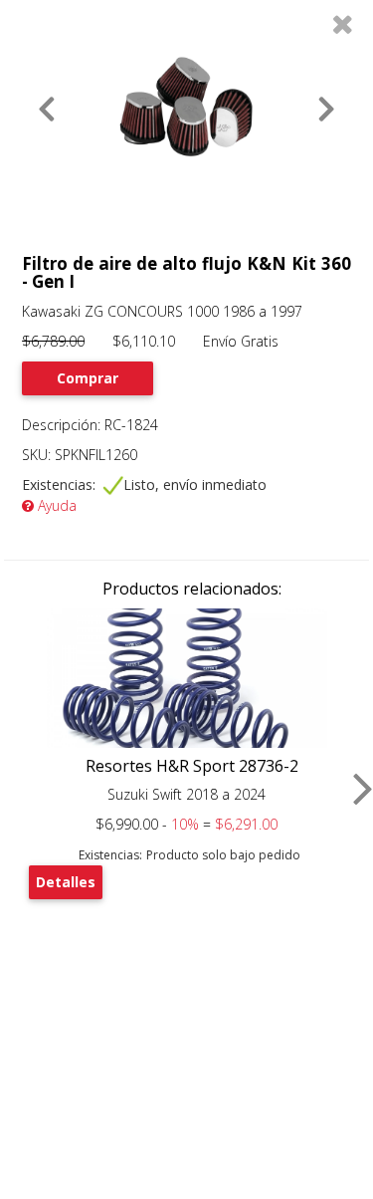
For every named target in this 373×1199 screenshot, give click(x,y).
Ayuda (55, 505)
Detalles (65, 881)
